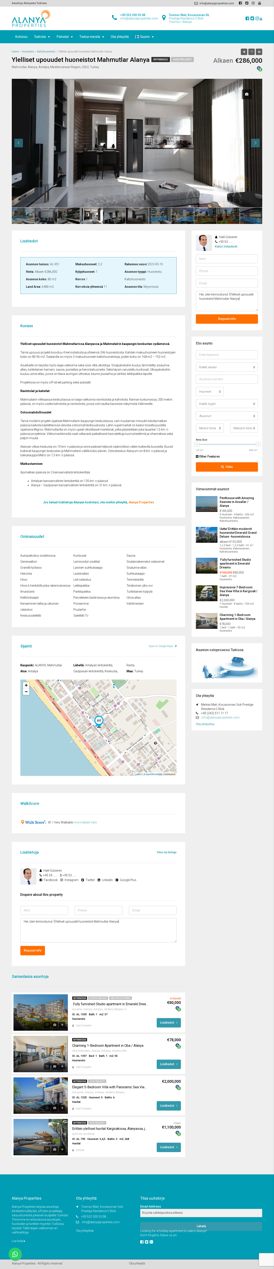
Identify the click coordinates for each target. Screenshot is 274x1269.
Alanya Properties (141, 502)
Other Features (209, 456)
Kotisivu (21, 37)
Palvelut (63, 37)
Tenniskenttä (135, 579)
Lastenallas (81, 573)
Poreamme (81, 603)
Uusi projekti (182, 59)
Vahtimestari (135, 603)
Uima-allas (134, 597)
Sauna (131, 555)
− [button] (26, 691)
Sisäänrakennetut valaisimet (145, 561)
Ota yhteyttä (120, 37)
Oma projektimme (120, 998)
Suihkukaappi (136, 573)
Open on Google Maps (161, 646)
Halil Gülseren (83, 1025)
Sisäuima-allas (137, 567)
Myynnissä (160, 59)
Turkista (40, 37)
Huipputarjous (98, 998)
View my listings (167, 852)
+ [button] (26, 685)
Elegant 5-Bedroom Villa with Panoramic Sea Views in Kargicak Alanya (110, 1087)
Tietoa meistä (89, 37)
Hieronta (26, 573)
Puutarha (79, 609)
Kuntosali (79, 555)
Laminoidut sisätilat (86, 561)
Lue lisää (18, 1241)
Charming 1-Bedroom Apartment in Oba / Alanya (107, 1046)
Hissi (23, 579)
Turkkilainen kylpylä (139, 591)
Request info (33, 950)
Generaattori (28, 561)
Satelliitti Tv (80, 615)
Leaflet (138, 774)
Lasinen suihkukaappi (88, 567)
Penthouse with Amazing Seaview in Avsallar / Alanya (237, 501)
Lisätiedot (167, 1022)
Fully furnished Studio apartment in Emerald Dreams (110, 1004)
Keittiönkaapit (29, 597)
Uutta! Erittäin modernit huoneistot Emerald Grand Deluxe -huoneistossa (238, 532)
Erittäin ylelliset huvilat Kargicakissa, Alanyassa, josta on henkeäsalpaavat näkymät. (110, 1129)
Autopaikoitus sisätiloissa (37, 555)
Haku (229, 466)
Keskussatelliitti (30, 615)
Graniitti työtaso (31, 567)
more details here (85, 822)
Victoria (80, 1150)
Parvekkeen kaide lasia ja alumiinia (96, 597)
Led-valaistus (82, 579)
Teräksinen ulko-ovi (140, 585)
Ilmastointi (27, 591)
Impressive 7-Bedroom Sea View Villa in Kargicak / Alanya (238, 591)
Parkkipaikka (82, 591)
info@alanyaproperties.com (221, 717)
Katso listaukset (226, 246)
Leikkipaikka (81, 585)
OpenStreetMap (154, 774)
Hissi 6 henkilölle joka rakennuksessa (45, 585)
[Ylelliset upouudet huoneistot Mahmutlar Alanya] (99, 722)
